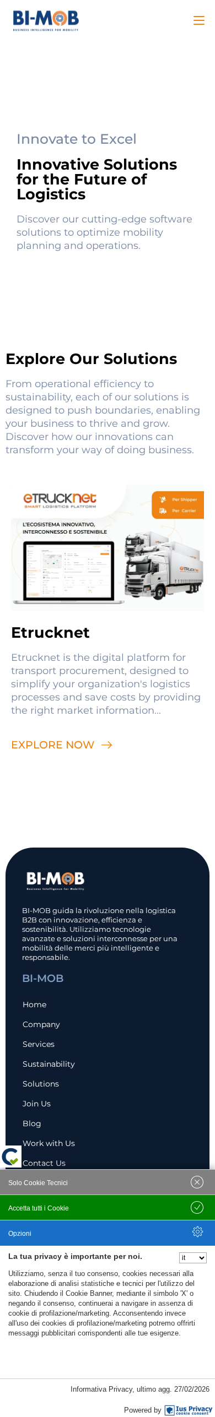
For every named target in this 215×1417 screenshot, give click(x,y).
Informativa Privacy (101, 1389)
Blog (32, 1123)
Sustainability (49, 1064)
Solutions (41, 1084)
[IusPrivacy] (188, 1410)
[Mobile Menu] (199, 20)
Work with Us (49, 1143)
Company (41, 1024)
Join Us (37, 1104)
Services (39, 1044)
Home (34, 1004)
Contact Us (44, 1163)
